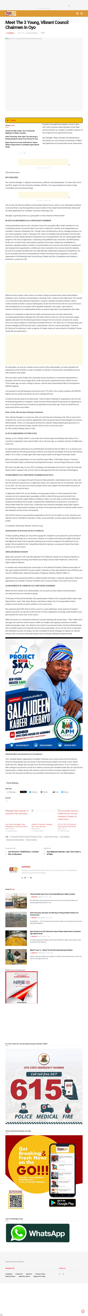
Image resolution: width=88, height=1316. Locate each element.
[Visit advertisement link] (44, 694)
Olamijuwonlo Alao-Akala (15, 840)
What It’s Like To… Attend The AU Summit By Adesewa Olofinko (51, 950)
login (12, 970)
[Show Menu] (77, 13)
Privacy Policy (40, 1274)
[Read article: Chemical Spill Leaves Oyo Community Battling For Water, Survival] (16, 901)
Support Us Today (39, 1276)
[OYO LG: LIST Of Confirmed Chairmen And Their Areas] (70, 816)
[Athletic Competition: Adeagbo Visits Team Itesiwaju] (44, 816)
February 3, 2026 (44, 917)
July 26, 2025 (43, 936)
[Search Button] (81, 13)
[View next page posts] (24, 153)
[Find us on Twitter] (63, 1274)
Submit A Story (10, 1276)
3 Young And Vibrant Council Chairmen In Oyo (26, 837)
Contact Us (19, 1274)
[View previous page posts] (20, 153)
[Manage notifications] (83, 1311)
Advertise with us (24, 1276)
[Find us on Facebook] (59, 1274)
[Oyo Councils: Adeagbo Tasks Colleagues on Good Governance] (17, 816)
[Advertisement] (43, 3)
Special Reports (32, 33)
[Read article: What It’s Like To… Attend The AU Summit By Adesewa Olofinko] (16, 957)
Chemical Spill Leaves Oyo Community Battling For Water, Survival (52, 894)
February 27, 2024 (44, 953)
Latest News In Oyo (51, 837)
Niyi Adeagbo (64, 837)
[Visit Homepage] (10, 13)
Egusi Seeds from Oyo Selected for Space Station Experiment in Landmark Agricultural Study (22, 144)
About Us (29, 1274)
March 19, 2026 (43, 897)
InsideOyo (10, 33)
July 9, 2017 (21, 33)
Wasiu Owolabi (31, 840)
